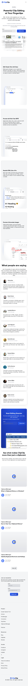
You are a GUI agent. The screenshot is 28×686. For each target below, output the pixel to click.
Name (9, 583)
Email (9, 588)
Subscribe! (14, 594)
